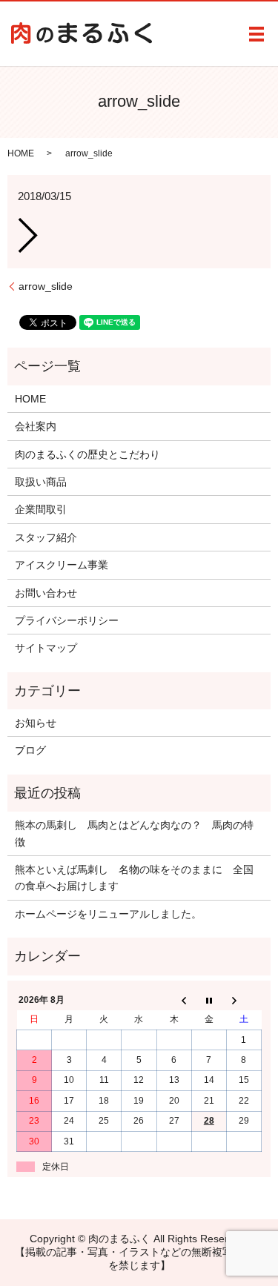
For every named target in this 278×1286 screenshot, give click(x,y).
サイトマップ (46, 648)
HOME (20, 153)
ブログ (30, 750)
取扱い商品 (41, 482)
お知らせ (35, 723)
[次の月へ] (243, 1000)
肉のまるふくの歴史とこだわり (87, 454)
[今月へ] (208, 1000)
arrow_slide (46, 286)
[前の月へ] (173, 1000)
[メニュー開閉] (256, 34)
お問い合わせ (46, 593)
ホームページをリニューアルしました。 (108, 914)
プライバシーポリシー (67, 620)
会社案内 (35, 426)
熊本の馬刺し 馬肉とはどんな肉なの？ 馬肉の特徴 (134, 833)
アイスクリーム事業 (61, 565)
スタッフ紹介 (46, 537)
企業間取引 (41, 509)
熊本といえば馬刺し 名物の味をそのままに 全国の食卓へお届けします (134, 878)
